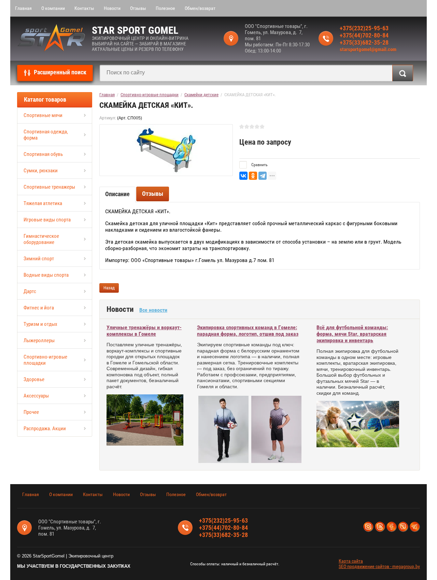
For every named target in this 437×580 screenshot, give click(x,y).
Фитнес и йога (39, 308)
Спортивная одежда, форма (46, 135)
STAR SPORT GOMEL (135, 30)
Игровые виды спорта (47, 220)
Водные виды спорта (46, 275)
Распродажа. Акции (45, 428)
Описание (117, 194)
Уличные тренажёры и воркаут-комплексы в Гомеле (144, 330)
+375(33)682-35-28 (364, 42)
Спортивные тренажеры (49, 187)
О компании (53, 8)
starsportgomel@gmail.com (368, 49)
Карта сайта (351, 561)
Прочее (31, 412)
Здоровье (34, 379)
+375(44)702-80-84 (364, 35)
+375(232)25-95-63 (364, 28)
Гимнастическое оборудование (41, 239)
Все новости (153, 310)
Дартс (30, 291)
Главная (23, 8)
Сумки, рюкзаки (41, 171)
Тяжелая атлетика (43, 203)
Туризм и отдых (40, 324)
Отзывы (138, 8)
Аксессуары (36, 396)
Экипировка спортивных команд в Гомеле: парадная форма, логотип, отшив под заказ (247, 330)
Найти (402, 73)
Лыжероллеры (39, 340)
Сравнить (259, 164)
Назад (109, 287)
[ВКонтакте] (243, 176)
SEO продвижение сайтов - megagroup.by (379, 566)
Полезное (165, 8)
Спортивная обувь (43, 154)
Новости (112, 8)
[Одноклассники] (253, 176)
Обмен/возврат (200, 8)
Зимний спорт (39, 259)
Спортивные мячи (43, 115)
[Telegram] (262, 176)
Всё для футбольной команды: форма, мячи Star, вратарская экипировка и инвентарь (352, 334)
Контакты (84, 8)
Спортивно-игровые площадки (45, 360)
